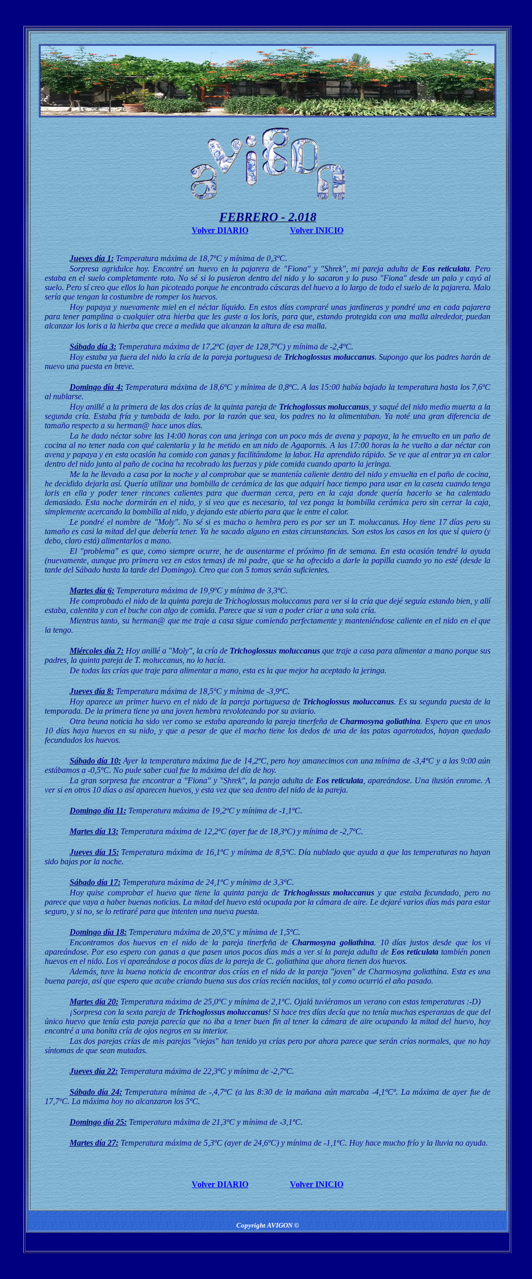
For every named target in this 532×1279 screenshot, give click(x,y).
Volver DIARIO (220, 230)
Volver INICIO (316, 230)
